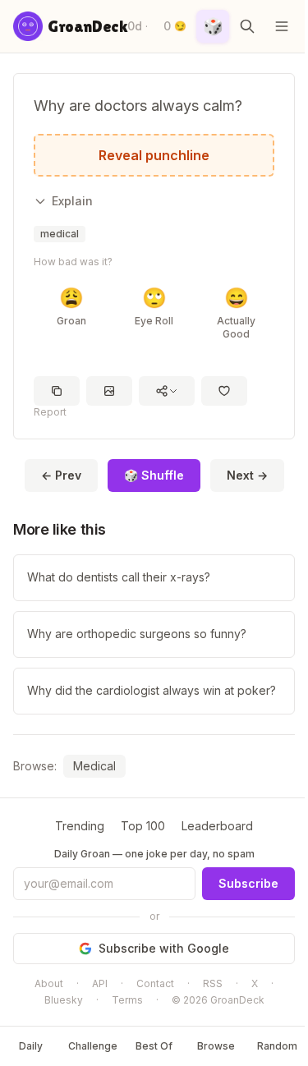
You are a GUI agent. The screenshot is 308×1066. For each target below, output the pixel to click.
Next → (247, 475)
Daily (31, 1046)
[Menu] (282, 26)
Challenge (92, 1046)
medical (59, 233)
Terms (127, 1000)
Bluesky (63, 1000)
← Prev (61, 475)
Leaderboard (217, 826)
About (48, 983)
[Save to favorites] (224, 391)
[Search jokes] (247, 26)
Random (277, 1046)
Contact (155, 983)
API (100, 983)
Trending (79, 826)
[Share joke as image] (109, 391)
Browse (216, 1046)
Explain (72, 201)
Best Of (154, 1046)
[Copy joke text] (57, 391)
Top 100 (143, 826)
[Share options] (167, 391)
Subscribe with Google (164, 948)
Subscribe (248, 883)
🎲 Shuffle (154, 475)
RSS (213, 983)
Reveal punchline (154, 155)
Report (50, 412)
